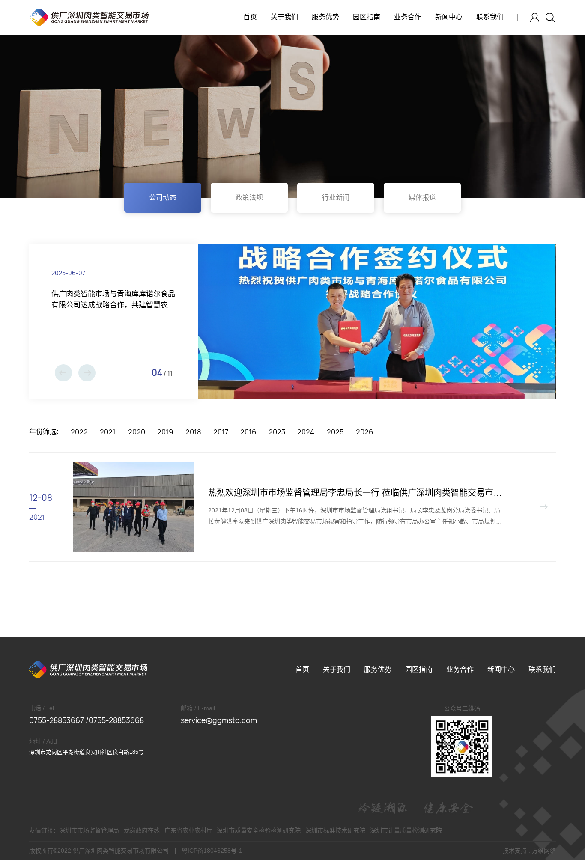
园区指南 (366, 17)
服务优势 (325, 17)
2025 (335, 432)
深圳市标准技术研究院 (335, 830)
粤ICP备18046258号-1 (212, 850)
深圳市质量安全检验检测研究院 (259, 830)
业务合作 (407, 17)
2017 (220, 432)
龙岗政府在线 (142, 830)
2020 (136, 432)
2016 (248, 432)
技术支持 (515, 850)
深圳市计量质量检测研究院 (406, 830)
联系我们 (490, 17)
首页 (250, 17)
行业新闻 (335, 197)
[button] (63, 372)
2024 (305, 432)
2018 (193, 432)
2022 (79, 432)
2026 (364, 432)
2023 (277, 432)
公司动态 (162, 197)
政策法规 (249, 197)
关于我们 (284, 17)
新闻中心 (449, 17)
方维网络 (544, 850)
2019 (165, 432)
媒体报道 (422, 197)
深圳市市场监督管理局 (89, 830)
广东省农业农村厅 (188, 830)
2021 (108, 432)
